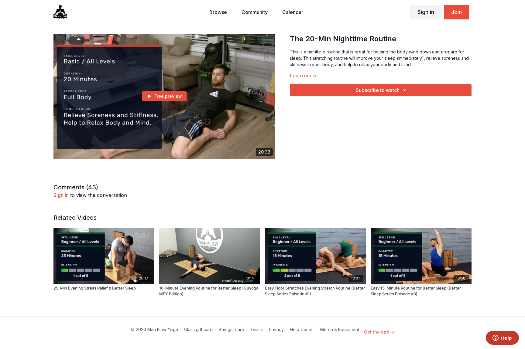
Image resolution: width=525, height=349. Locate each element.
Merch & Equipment (339, 329)
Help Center (302, 329)
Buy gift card (231, 329)
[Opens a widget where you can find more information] (502, 338)
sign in (61, 195)
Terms (256, 329)
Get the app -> (379, 331)
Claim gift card (198, 329)
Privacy (276, 329)
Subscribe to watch (378, 90)
